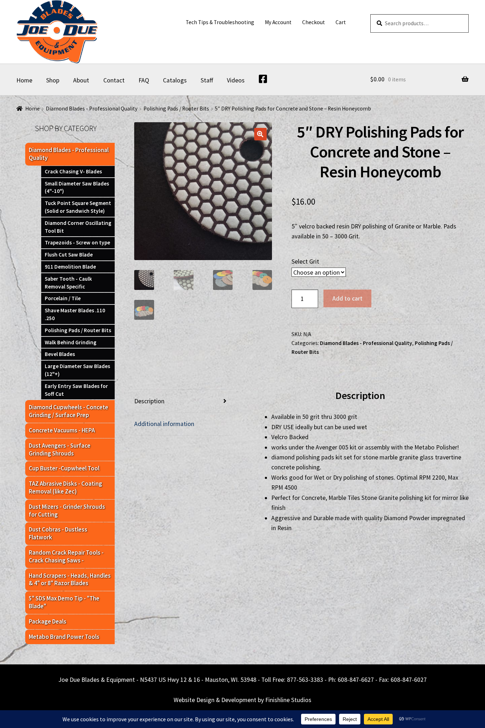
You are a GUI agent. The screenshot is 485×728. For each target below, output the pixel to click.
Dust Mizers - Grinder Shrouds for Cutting (67, 510)
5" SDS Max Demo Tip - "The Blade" (64, 602)
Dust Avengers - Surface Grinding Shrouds (60, 449)
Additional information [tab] (164, 424)
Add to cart (347, 298)
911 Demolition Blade (70, 266)
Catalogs (175, 80)
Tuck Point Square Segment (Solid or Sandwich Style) (78, 207)
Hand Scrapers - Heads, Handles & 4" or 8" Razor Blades (70, 579)
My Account (278, 22)
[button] (260, 134)
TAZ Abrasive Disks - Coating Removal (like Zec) (65, 487)
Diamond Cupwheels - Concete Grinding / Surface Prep (68, 411)
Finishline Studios (288, 700)
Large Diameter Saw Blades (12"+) (77, 370)
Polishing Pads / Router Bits (176, 108)
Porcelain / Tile (63, 298)
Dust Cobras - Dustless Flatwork (58, 533)
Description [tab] (149, 401)
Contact (114, 80)
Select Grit (305, 261)
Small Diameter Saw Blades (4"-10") (77, 187)
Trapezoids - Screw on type (77, 242)
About (81, 80)
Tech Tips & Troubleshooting (220, 22)
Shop (52, 80)
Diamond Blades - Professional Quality (91, 108)
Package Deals (47, 621)
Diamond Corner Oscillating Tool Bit (78, 227)
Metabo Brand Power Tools (64, 637)
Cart (341, 22)
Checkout (313, 22)
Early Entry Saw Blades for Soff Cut (76, 390)
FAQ (143, 80)
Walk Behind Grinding (71, 342)
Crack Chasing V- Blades (73, 171)
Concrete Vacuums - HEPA (62, 430)
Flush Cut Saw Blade (69, 254)
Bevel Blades (60, 354)
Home (24, 80)
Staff (207, 80)
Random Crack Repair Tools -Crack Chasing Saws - (66, 556)
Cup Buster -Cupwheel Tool (64, 468)
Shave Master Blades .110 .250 (75, 314)
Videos (236, 80)
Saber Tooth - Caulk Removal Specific (68, 282)
